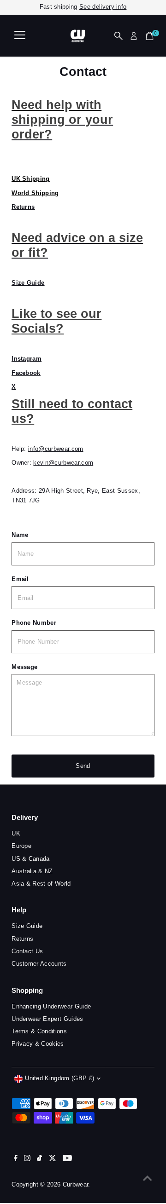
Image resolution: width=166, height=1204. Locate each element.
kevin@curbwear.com (63, 462)
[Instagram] (27, 1159)
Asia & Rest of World (41, 883)
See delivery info (102, 6)
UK (16, 833)
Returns (23, 206)
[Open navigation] (20, 35)
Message (24, 666)
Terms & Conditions (39, 1031)
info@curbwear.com (55, 448)
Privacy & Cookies (38, 1043)
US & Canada (31, 858)
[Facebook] (16, 1159)
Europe (21, 845)
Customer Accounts (39, 963)
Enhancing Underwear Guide (51, 1006)
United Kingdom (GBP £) (59, 1078)
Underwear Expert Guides (47, 1018)
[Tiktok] (39, 1159)
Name (20, 534)
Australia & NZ (32, 871)
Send (83, 765)
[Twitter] (53, 1159)
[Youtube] (67, 1159)
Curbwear (76, 1184)
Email (20, 579)
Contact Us (27, 951)
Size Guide (27, 925)
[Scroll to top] (147, 1178)
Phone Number (34, 622)
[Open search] (118, 36)
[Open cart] (149, 36)
